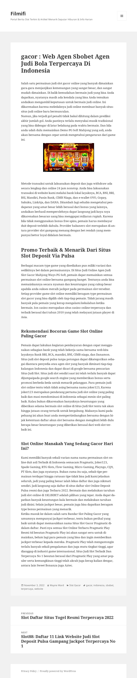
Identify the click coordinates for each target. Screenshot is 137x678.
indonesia (98, 585)
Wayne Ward (57, 585)
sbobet (109, 585)
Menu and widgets (121, 20)
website (38, 588)
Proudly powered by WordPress (58, 671)
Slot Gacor (75, 585)
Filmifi (18, 13)
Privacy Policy (29, 671)
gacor (89, 585)
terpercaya (27, 588)
